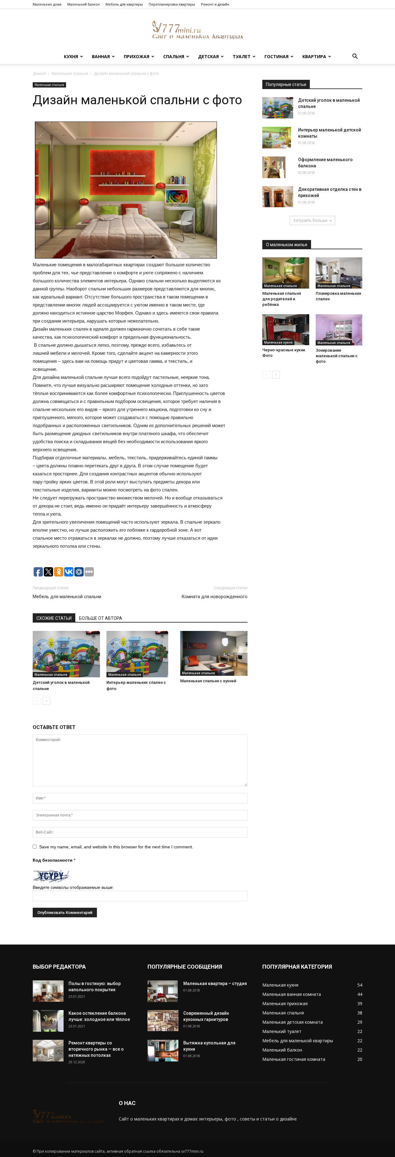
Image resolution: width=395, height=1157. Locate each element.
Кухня (71, 56)
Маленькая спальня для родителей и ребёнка (281, 299)
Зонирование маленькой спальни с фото (337, 356)
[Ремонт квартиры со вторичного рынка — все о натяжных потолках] (48, 1050)
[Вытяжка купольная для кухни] (163, 1050)
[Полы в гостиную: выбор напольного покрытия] (48, 991)
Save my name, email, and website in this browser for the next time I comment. (116, 846)
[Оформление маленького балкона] (273, 167)
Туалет (242, 56)
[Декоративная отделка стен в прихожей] (277, 196)
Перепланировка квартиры (172, 4)
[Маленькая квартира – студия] (163, 991)
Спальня (173, 56)
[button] (354, 57)
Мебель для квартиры (124, 4)
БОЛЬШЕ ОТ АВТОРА (100, 618)
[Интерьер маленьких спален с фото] (140, 654)
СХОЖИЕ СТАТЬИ (54, 618)
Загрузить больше (310, 220)
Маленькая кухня (278, 342)
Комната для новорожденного (214, 596)
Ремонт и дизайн (215, 4)
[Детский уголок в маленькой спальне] (66, 654)
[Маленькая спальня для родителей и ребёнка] (285, 273)
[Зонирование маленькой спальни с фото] (339, 329)
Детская (208, 56)
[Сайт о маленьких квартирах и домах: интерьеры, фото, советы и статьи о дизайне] (197, 29)
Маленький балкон (83, 4)
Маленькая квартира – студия (215, 983)
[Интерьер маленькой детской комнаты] (276, 137)
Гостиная (276, 56)
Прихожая (136, 56)
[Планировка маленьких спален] (339, 273)
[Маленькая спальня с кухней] (213, 653)
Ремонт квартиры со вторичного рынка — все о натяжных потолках (96, 1049)
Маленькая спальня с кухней (208, 681)
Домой (39, 73)
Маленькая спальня (70, 73)
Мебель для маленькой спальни (67, 596)
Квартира (314, 56)
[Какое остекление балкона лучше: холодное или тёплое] (48, 1021)
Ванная (101, 56)
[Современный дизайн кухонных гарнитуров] (163, 1020)
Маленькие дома (47, 4)
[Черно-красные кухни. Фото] (285, 329)
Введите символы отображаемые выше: (73, 887)
